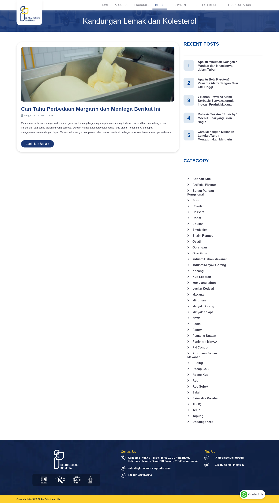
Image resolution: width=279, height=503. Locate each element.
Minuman (199, 300)
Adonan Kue (201, 179)
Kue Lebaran (201, 276)
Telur (196, 410)
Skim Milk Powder (205, 398)
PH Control (200, 347)
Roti (195, 380)
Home (105, 4)
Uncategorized (203, 421)
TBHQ (196, 404)
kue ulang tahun (204, 282)
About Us (121, 4)
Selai (195, 392)
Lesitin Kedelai (203, 288)
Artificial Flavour (204, 184)
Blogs (159, 4)
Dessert (198, 212)
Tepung (197, 416)
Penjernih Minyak (204, 341)
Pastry (197, 329)
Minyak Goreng (203, 306)
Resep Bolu (200, 369)
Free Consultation (237, 4)
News (196, 318)
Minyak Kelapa (203, 312)
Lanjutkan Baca (37, 143)
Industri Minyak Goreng (209, 265)
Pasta (196, 324)
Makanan (199, 294)
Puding (197, 363)
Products (141, 4)
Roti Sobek (200, 386)
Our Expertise (206, 4)
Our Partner (179, 4)
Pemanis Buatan (204, 335)
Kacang (198, 271)
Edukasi (198, 223)
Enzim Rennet (202, 235)
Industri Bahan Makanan (210, 259)
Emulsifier (199, 229)
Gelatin (197, 241)
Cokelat (197, 206)
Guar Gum (199, 253)
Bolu (195, 200)
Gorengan (199, 247)
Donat (196, 218)
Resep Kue (200, 374)
